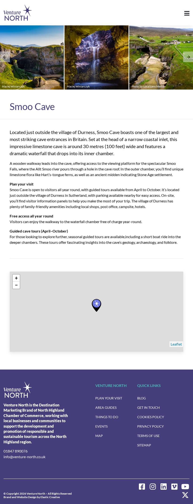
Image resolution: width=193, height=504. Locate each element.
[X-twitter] (185, 495)
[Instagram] (153, 486)
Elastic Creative (50, 497)
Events (101, 426)
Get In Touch (148, 408)
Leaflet (176, 344)
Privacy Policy (150, 426)
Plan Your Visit (108, 398)
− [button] (16, 285)
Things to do (106, 417)
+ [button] (16, 278)
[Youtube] (185, 486)
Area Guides (106, 408)
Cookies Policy (150, 417)
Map (99, 436)
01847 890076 (16, 451)
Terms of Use (148, 436)
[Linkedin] (163, 486)
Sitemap (144, 445)
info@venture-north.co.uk (24, 456)
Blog (141, 398)
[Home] (18, 390)
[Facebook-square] (142, 486)
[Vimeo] (174, 486)
